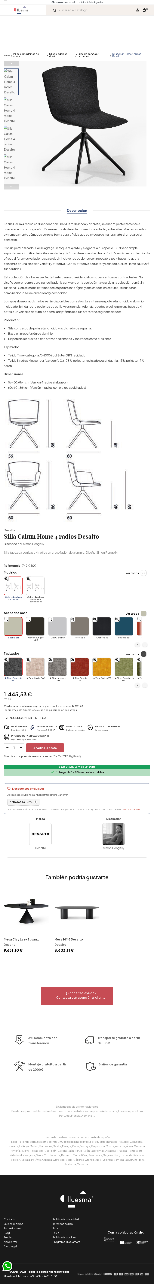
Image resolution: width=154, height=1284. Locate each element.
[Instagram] (134, 1216)
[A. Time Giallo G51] (101, 667)
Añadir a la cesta (45, 748)
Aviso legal (10, 1246)
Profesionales (12, 1228)
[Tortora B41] (79, 626)
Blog (7, 1232)
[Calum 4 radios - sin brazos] (13, 586)
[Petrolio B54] (124, 626)
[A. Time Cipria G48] (35, 667)
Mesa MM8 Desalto (68, 939)
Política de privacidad (66, 1219)
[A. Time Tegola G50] (79, 667)
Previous (11, 63)
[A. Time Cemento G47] (13, 667)
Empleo (8, 1237)
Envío (56, 1232)
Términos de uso (63, 1223)
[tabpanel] (26, 921)
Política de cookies (64, 1237)
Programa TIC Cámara (66, 1241)
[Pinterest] (117, 1216)
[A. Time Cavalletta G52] (124, 667)
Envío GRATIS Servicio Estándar (77, 766)
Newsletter (10, 1241)
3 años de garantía (113, 1064)
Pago (56, 1228)
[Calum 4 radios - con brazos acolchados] (35, 586)
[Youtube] (142, 1216)
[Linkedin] (125, 1216)
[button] (77, 996)
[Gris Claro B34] (57, 626)
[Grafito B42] (101, 626)
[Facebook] (108, 1216)
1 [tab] (77, 960)
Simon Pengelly (33, 544)
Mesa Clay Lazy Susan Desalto (20, 939)
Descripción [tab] (77, 210)
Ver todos (132, 573)
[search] (54, 10)
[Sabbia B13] (13, 626)
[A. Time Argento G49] (57, 667)
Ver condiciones (131, 809)
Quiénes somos (13, 1223)
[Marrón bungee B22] (35, 626)
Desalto (9, 530)
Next (11, 186)
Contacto (10, 1219)
